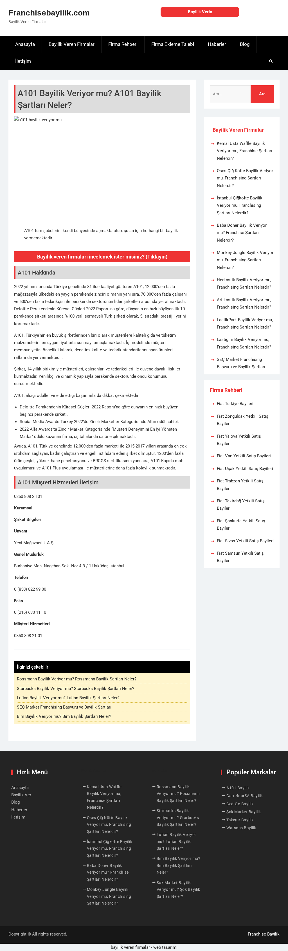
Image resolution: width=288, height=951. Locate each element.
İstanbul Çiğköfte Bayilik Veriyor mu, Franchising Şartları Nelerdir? (239, 205)
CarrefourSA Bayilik (244, 795)
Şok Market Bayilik (243, 812)
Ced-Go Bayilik (239, 804)
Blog (245, 44)
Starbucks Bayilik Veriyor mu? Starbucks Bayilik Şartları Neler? (75, 688)
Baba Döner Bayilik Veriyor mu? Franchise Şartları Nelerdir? (242, 233)
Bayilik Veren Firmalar (71, 44)
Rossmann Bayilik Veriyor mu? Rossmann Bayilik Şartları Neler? (76, 679)
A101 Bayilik (237, 788)
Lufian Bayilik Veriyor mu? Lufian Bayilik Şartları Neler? (68, 697)
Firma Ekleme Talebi (172, 44)
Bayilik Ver (21, 794)
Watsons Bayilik (241, 828)
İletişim (23, 61)
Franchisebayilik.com (49, 12)
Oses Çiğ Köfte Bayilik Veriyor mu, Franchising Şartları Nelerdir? (245, 178)
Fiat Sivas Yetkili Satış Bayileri (245, 540)
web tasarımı (165, 947)
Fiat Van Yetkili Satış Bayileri (244, 455)
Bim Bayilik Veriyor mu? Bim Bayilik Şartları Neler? (64, 716)
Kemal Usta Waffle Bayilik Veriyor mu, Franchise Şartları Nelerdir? (244, 151)
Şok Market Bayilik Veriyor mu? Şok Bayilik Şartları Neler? (178, 889)
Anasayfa (25, 44)
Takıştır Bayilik (239, 820)
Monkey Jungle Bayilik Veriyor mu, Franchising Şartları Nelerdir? (245, 260)
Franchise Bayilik (264, 934)
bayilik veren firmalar (130, 947)
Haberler (217, 44)
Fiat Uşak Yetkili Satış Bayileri (245, 468)
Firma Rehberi (123, 44)
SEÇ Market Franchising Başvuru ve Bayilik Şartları (64, 707)
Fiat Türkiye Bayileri (235, 403)
